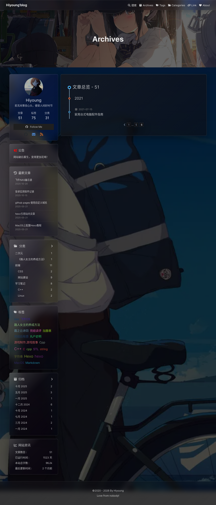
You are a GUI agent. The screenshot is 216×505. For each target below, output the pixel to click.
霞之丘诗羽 (21, 330)
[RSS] (41, 134)
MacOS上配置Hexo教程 (28, 225)
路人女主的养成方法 (27, 325)
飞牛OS (25, 319)
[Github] (26, 134)
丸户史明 (35, 336)
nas (16, 319)
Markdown (32, 363)
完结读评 (35, 330)
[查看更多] (52, 246)
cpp (29, 349)
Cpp (42, 342)
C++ (18, 349)
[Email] (33, 134)
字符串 (18, 356)
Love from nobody (107, 495)
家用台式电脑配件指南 (89, 114)
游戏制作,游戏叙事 (26, 342)
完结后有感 (21, 336)
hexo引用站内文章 (25, 213)
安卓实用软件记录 (24, 191)
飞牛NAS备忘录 (23, 179)
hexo (39, 356)
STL (36, 349)
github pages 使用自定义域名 (31, 202)
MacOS (19, 363)
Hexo (28, 356)
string (44, 349)
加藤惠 (47, 330)
